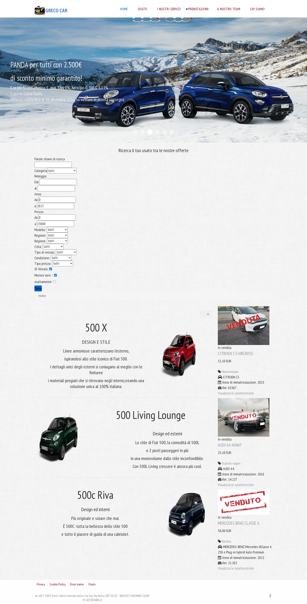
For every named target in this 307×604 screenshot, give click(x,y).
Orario (92, 584)
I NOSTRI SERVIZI (169, 9)
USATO (142, 9)
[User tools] (206, 313)
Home (124, 9)
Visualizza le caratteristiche (236, 393)
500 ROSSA (172, 132)
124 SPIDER (164, 132)
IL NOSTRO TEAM (228, 9)
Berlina (226, 541)
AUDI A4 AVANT (230, 445)
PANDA (150, 132)
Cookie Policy (57, 584)
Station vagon (231, 463)
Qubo (143, 132)
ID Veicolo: (41, 269)
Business (157, 132)
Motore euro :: (44, 275)
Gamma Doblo (135, 132)
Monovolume (230, 371)
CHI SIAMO (257, 9)
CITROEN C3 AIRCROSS (235, 353)
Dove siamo (77, 584)
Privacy (41, 584)
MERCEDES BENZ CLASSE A (238, 523)
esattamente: (43, 281)
